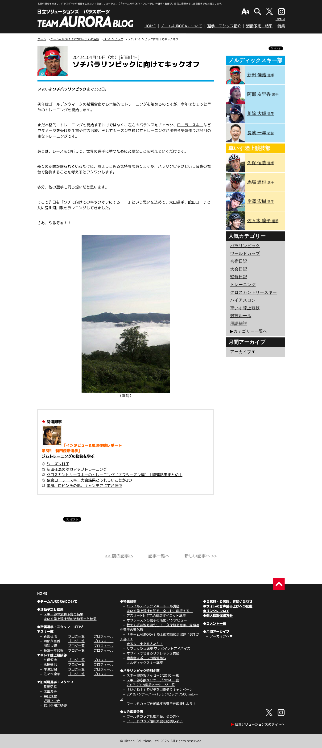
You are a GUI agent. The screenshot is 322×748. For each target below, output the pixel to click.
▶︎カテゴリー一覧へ (248, 331)
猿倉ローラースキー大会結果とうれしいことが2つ (89, 480)
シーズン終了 (58, 463)
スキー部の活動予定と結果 (63, 614)
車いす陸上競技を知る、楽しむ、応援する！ (160, 611)
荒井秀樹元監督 (55, 705)
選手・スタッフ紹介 (224, 26)
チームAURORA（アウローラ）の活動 (74, 39)
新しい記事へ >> (201, 556)
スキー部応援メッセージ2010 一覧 (153, 675)
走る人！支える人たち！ (145, 644)
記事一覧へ (158, 556)
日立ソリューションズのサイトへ (258, 724)
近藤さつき (52, 701)
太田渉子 (50, 691)
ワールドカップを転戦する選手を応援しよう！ (161, 703)
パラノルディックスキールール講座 (153, 606)
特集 (281, 26)
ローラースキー (190, 124)
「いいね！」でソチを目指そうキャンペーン (160, 689)
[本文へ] (280, 19)
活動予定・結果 (259, 26)
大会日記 (238, 269)
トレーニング (135, 104)
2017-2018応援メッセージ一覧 (151, 685)
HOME (150, 26)
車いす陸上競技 (245, 308)
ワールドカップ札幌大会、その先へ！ (155, 716)
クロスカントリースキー (253, 292)
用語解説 (238, 323)
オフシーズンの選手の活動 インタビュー (157, 620)
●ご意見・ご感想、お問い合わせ (227, 601)
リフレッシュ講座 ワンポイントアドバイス (158, 648)
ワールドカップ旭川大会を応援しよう (155, 721)
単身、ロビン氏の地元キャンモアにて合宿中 (84, 485)
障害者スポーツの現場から (146, 658)
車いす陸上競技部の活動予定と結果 (70, 619)
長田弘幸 (50, 686)
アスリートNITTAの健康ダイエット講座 (156, 615)
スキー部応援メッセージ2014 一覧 (153, 680)
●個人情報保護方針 (218, 615)
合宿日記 (238, 261)
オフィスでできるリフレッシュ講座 (153, 653)
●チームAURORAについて (57, 601)
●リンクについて (216, 611)
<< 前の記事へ (119, 556)
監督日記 (238, 276)
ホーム (41, 39)
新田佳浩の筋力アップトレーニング (77, 469)
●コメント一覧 (214, 623)
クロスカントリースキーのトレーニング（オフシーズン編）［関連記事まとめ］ (114, 474)
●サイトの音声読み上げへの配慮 (227, 606)
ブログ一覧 (76, 636)
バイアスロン (243, 300)
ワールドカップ (245, 253)
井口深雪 (50, 696)
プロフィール (103, 636)
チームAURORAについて (181, 26)
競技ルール (240, 315)
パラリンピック (113, 39)
